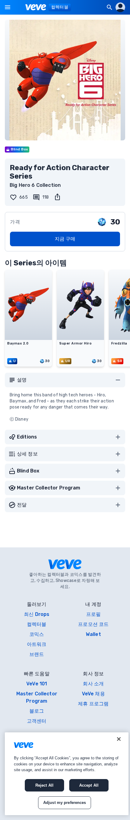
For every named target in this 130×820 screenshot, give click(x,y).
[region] (66, 773)
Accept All (89, 785)
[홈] (36, 7)
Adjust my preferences (64, 802)
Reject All (44, 785)
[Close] (118, 739)
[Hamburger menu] (7, 7)
